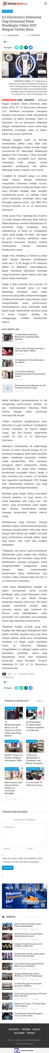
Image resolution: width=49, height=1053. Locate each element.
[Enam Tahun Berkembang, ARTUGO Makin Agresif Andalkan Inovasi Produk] (7, 966)
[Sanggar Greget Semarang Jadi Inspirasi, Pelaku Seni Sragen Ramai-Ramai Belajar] (7, 946)
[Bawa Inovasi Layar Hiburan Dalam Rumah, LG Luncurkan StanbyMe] (14, 773)
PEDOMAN (26, 1029)
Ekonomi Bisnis (12, 741)
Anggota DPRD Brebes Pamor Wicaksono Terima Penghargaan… (29, 975)
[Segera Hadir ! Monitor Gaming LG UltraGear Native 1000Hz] (7, 351)
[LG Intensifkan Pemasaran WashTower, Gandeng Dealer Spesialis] (7, 337)
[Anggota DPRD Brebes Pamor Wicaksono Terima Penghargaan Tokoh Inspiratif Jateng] (7, 976)
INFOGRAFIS (14, 1029)
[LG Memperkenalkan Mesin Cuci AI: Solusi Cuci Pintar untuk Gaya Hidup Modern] (14, 713)
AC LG (10, 674)
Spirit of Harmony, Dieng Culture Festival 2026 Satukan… (28, 925)
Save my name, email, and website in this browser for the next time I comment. (22, 860)
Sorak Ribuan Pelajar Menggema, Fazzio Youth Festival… (28, 1014)
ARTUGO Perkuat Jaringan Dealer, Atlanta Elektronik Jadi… (28, 935)
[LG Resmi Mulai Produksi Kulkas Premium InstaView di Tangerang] (35, 713)
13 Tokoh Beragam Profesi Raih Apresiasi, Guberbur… (27, 985)
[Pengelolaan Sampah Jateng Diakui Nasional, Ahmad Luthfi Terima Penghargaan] (7, 956)
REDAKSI (36, 1029)
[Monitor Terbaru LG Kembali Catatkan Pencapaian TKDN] (14, 746)
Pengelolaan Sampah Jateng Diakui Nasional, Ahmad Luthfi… (29, 955)
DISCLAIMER (19, 1033)
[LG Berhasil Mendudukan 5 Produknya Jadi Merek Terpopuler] (35, 746)
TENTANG (31, 1033)
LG (15, 674)
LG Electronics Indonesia (27, 674)
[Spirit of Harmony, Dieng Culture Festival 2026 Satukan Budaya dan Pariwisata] (7, 926)
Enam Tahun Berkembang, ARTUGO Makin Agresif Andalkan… (29, 965)
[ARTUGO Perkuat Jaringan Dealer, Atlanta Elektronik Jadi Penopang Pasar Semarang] (7, 936)
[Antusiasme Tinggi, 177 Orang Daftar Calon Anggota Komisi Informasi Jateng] (7, 1006)
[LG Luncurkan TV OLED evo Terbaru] (35, 773)
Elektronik (7, 11)
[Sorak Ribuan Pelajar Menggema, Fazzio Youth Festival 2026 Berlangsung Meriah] (7, 1016)
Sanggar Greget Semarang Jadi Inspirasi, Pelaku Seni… (28, 945)
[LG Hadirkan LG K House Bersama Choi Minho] (7, 363)
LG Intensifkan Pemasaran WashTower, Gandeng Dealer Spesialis (27, 337)
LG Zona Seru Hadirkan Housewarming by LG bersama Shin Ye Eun (30, 374)
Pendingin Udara (8, 677)
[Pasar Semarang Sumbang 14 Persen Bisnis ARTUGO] (7, 996)
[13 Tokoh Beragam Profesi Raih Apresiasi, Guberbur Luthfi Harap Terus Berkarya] (7, 986)
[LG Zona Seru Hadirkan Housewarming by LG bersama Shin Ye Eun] (7, 374)
